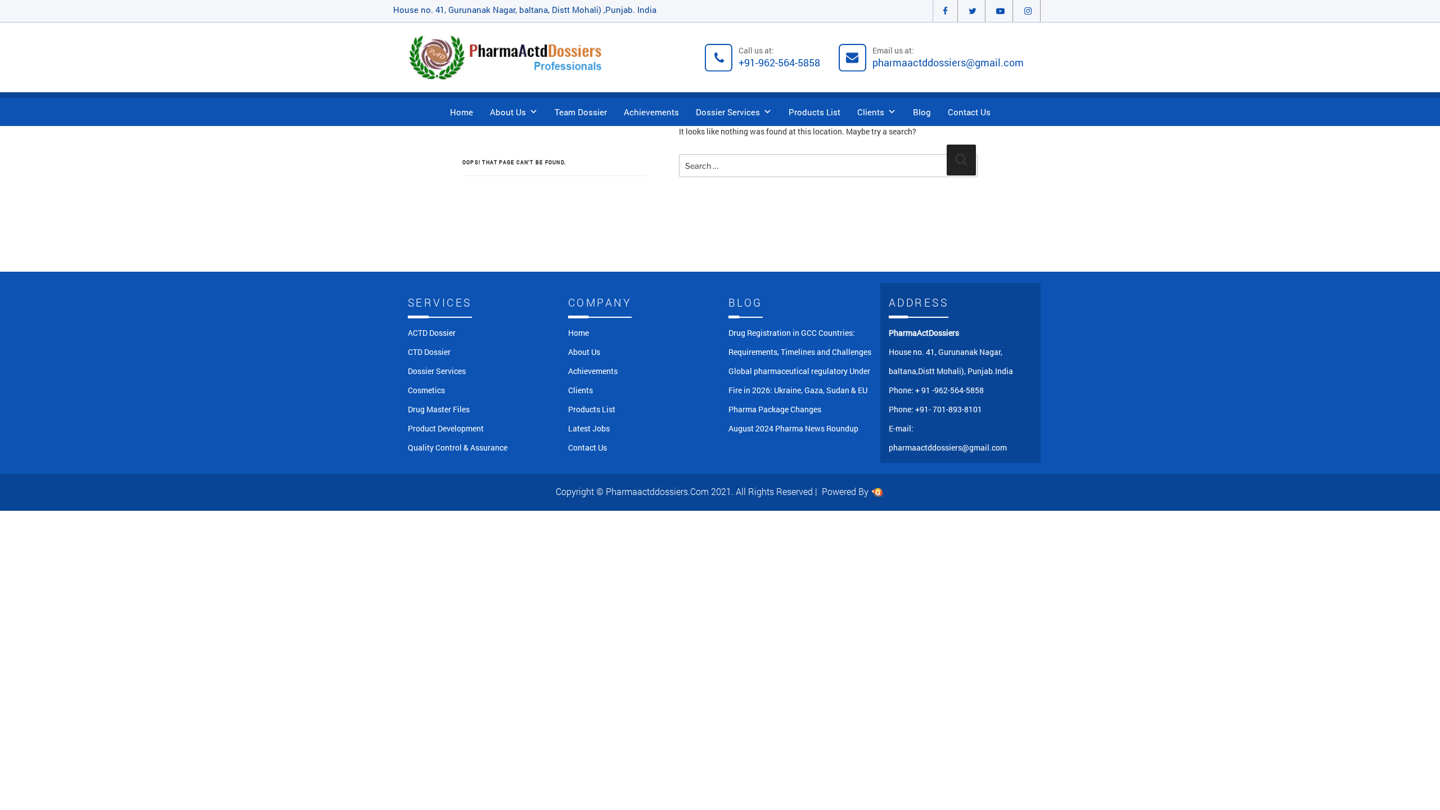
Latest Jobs (589, 428)
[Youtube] (1000, 11)
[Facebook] (945, 11)
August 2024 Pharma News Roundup (793, 428)
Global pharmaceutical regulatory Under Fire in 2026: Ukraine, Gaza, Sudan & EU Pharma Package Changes (799, 390)
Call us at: (779, 57)
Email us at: (948, 57)
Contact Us (969, 112)
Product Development (446, 428)
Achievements (651, 112)
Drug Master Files (439, 409)
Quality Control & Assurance (457, 447)
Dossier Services (728, 112)
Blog (922, 112)
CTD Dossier (429, 351)
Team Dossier (581, 112)
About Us (508, 112)
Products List (814, 112)
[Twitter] (973, 11)
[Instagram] (1028, 11)
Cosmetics (426, 390)
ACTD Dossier (432, 332)
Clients (870, 112)
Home (461, 112)
